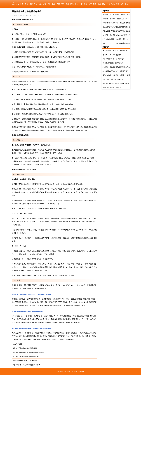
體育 (108, 4)
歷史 (104, 4)
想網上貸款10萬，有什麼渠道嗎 (113, 79)
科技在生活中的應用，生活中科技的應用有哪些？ (28, 352)
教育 (26, 4)
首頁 (17, 4)
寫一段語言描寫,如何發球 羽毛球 (113, 63)
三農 (117, 4)
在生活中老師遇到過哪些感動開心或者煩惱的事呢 (118, 27)
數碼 (53, 4)
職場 (99, 4)
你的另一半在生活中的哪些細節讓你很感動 (116, 43)
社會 (22, 4)
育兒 (90, 4)
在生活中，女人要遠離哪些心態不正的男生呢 (117, 15)
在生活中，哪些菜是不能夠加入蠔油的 (115, 19)
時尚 (72, 4)
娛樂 (44, 4)
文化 (40, 4)
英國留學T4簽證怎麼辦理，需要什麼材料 (116, 83)
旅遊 (85, 4)
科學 (94, 4)
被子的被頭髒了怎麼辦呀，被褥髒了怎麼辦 (116, 75)
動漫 (122, 4)
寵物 (113, 4)
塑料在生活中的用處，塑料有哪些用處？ (26, 348)
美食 (63, 4)
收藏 (126, 4)
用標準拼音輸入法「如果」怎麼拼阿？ (115, 51)
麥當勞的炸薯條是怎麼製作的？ (113, 87)
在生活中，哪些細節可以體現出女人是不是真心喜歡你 (31, 294)
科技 (35, 4)
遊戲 (67, 4)
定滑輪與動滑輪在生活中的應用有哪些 (25, 361)
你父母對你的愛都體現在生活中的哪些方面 (27, 311)
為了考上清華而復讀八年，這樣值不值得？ (116, 71)
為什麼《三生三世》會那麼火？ (113, 55)
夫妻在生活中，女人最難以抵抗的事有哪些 (26, 365)
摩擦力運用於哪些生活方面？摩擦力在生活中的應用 (119, 31)
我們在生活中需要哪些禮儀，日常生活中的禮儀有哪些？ (32, 328)
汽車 (58, 4)
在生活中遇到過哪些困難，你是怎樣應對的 (116, 23)
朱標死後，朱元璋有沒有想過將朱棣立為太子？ (118, 67)
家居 (76, 4)
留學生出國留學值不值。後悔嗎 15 (114, 59)
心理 (49, 4)
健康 (31, 4)
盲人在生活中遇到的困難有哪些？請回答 (26, 356)
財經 (81, 4)
